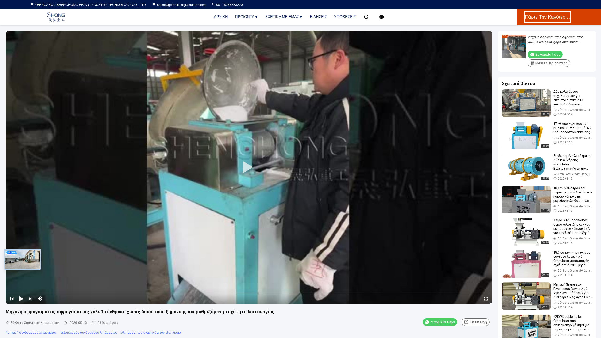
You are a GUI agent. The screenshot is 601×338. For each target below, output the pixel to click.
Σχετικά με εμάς (282, 17)
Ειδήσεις (318, 17)
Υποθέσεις (345, 17)
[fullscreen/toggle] (486, 298)
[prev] (11, 298)
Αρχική (221, 17)
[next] (30, 298)
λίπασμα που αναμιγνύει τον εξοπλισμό (152, 332)
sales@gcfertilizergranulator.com (181, 5)
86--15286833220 (229, 5)
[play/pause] (21, 298)
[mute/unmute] (40, 298)
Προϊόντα (244, 17)
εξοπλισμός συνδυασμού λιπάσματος (89, 332)
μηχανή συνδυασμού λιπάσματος (32, 332)
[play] (249, 167)
